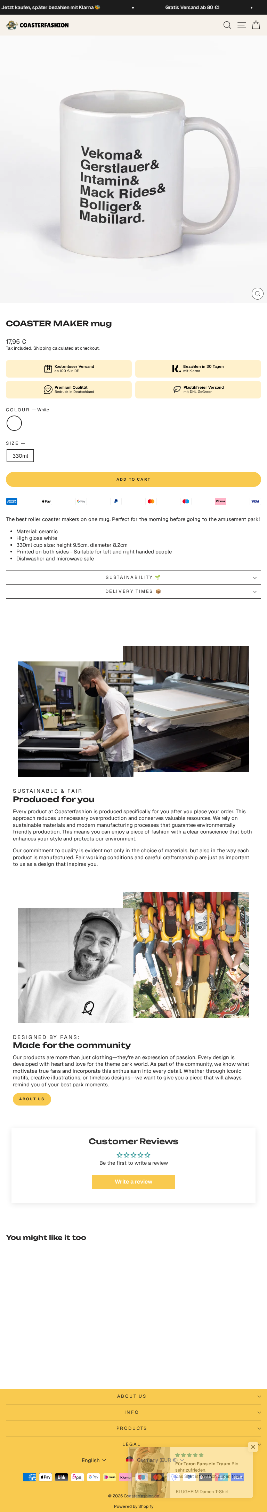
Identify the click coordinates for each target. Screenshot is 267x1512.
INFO (131, 1412)
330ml (20, 455)
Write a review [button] (133, 1181)
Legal (131, 1444)
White (14, 423)
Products (131, 1428)
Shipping (42, 348)
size (15, 443)
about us (32, 1098)
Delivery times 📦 (133, 591)
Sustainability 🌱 (133, 577)
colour (27, 410)
